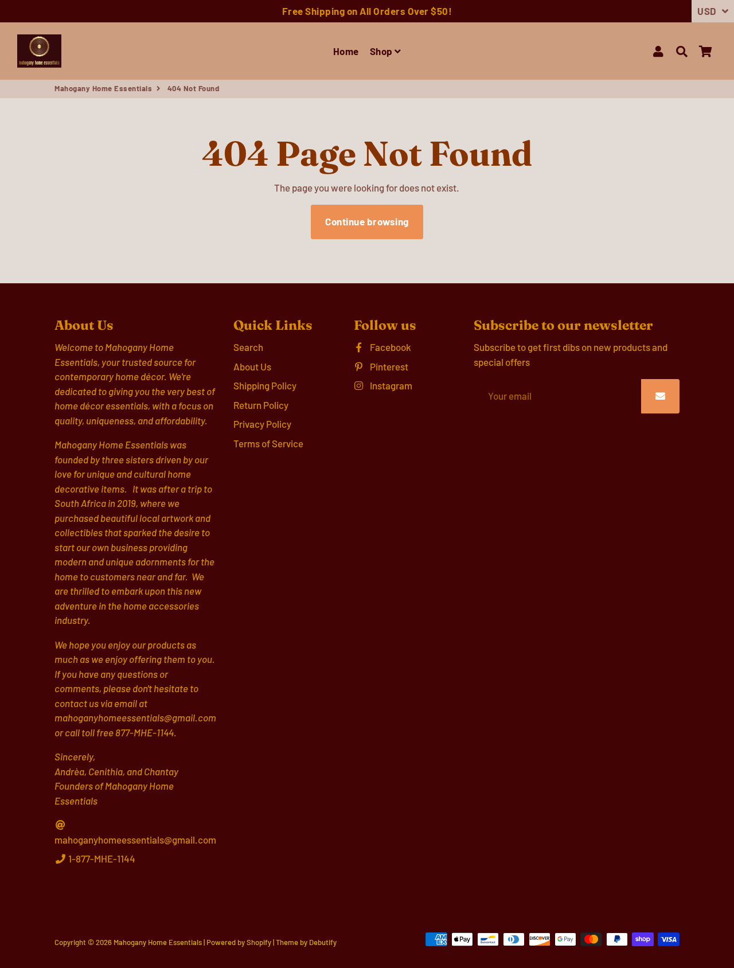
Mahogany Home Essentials (103, 88)
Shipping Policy (264, 385)
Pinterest (388, 366)
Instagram (390, 385)
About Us (252, 366)
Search (248, 347)
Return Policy (260, 405)
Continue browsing (367, 221)
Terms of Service (268, 443)
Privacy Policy (262, 424)
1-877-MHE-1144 (101, 858)
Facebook (389, 347)
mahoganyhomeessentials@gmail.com (135, 839)
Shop (382, 51)
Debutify (323, 942)
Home (346, 51)
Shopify (259, 942)
